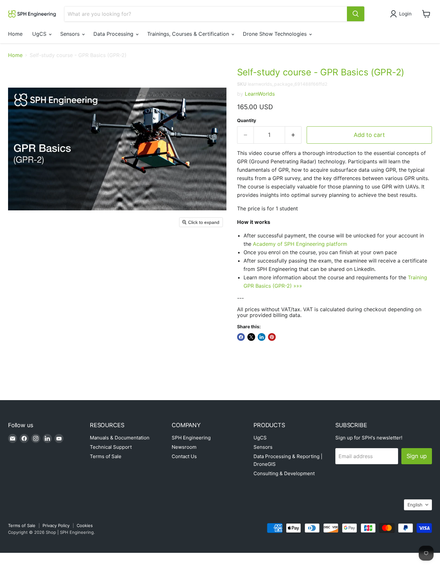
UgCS (40, 34)
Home (15, 34)
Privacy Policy (56, 525)
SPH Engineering (191, 438)
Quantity (246, 120)
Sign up (417, 456)
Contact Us (184, 456)
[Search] (355, 13)
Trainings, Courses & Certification (189, 34)
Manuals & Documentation (119, 438)
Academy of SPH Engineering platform (300, 244)
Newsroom (184, 447)
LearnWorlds (260, 94)
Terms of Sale (105, 456)
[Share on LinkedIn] (261, 337)
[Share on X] (251, 337)
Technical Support (111, 447)
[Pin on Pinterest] (272, 337)
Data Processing (114, 34)
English (414, 504)
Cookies (85, 525)
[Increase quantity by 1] (293, 135)
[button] (402, 14)
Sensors (70, 34)
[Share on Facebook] (241, 337)
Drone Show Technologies (275, 34)
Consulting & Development (284, 473)
